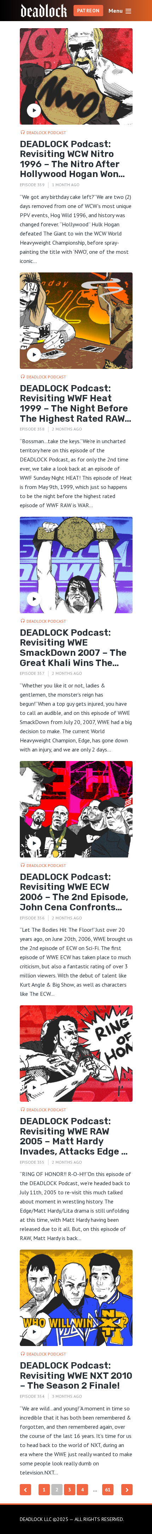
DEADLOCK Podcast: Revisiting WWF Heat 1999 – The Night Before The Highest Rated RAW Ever (74, 404)
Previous (25, 1489)
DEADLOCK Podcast (46, 132)
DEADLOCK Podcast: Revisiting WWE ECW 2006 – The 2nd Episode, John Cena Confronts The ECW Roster (74, 892)
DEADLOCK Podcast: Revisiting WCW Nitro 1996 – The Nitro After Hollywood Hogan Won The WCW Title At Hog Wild (69, 159)
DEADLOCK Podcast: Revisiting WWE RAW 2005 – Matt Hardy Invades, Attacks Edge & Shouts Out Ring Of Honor (74, 1137)
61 (108, 1489)
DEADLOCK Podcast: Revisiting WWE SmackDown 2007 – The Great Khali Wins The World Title (73, 648)
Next (127, 1489)
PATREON (88, 10)
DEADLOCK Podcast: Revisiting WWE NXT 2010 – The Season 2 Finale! (76, 1376)
